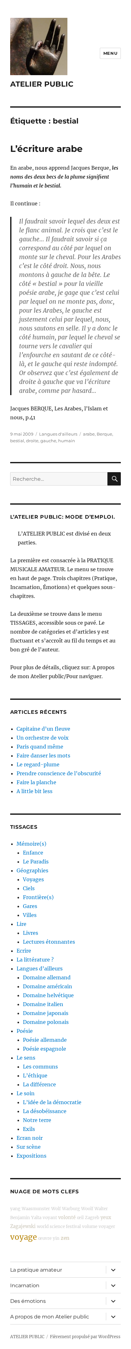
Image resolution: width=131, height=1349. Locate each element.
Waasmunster (36, 1208)
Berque (104, 434)
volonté (67, 1217)
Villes (30, 915)
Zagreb (92, 1217)
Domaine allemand (47, 977)
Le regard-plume (38, 764)
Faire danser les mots (43, 755)
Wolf (56, 1208)
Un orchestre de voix (43, 738)
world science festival (59, 1226)
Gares (30, 906)
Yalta (36, 1217)
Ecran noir (30, 1138)
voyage (23, 1237)
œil (80, 1217)
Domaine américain (47, 986)
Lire (21, 924)
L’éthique (35, 1075)
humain (66, 440)
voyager (107, 1226)
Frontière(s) (38, 897)
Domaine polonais (46, 1022)
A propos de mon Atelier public (49, 1317)
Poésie (25, 1031)
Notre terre (37, 1120)
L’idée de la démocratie (52, 1102)
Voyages (33, 879)
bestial (17, 440)
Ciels (29, 888)
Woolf (87, 1208)
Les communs (40, 1066)
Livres (30, 933)
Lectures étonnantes (49, 942)
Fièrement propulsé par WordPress (85, 1336)
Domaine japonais (45, 1013)
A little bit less (34, 791)
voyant (50, 1217)
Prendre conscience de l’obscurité (59, 773)
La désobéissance (44, 1111)
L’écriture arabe (46, 148)
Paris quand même (40, 746)
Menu (110, 53)
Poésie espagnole (44, 1049)
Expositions (31, 1156)
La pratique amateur (36, 1270)
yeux (105, 1217)
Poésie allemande (45, 1040)
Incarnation (24, 1285)
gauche (48, 440)
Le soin (26, 1093)
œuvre (45, 1238)
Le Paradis (36, 861)
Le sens (26, 1057)
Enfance (33, 852)
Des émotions (28, 1301)
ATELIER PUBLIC (41, 84)
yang (15, 1208)
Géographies (32, 870)
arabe (89, 434)
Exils (29, 1129)
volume (89, 1226)
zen (65, 1238)
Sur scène (29, 1147)
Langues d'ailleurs (58, 434)
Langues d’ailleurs (40, 968)
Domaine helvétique (48, 995)
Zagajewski (23, 1226)
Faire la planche (36, 782)
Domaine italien (43, 1004)
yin (56, 1238)
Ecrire (24, 951)
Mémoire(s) (31, 844)
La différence (39, 1084)
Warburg (71, 1208)
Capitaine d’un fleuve (43, 729)
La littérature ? (35, 959)
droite (32, 440)
